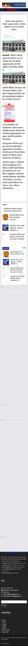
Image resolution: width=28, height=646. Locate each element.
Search (4, 605)
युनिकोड (4, 628)
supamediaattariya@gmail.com (12, 596)
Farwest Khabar (8, 35)
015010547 (5, 592)
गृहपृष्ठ (3, 620)
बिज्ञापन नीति (5, 632)
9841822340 (14, 590)
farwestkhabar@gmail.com (10, 594)
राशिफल (4, 626)
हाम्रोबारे (4, 624)
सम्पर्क (4, 622)
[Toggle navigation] (2, 9)
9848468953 (6, 590)
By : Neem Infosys (5, 643)
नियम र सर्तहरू (6, 630)
